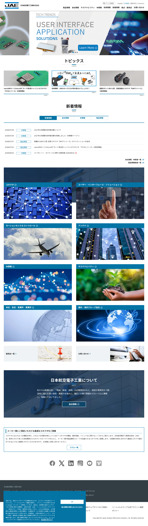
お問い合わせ (89, 495)
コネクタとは (90, 491)
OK (72, 502)
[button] (3, 33)
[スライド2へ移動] (73, 52)
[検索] (104, 3)
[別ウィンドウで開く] (52, 462)
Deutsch (141, 3)
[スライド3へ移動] (75, 52)
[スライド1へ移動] (70, 52)
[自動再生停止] (131, 51)
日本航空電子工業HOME (13, 487)
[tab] (48, 118)
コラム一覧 (74, 447)
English (120, 3)
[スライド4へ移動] (77, 52)
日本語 (126, 3)
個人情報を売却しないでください (72, 507)
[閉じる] (82, 495)
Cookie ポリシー (46, 519)
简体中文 (134, 3)
